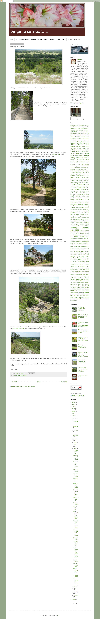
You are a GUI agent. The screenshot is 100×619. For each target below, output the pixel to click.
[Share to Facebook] (32, 373)
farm (75, 175)
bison (77, 130)
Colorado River (56, 154)
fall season (86, 174)
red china (83, 249)
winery (71, 300)
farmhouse (73, 179)
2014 (73, 413)
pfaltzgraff (87, 240)
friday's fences (76, 184)
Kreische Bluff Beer (18, 328)
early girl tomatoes (78, 170)
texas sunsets (82, 276)
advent (72, 125)
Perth (85, 238)
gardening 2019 (82, 192)
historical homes (79, 206)
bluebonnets (73, 131)
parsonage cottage (74, 238)
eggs (74, 172)
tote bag (87, 284)
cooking (72, 149)
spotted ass (86, 263)
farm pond (80, 175)
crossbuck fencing (75, 164)
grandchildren (73, 197)
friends (84, 184)
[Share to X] (31, 373)
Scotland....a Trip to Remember (39, 39)
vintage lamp (78, 290)
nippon (76, 235)
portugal (75, 244)
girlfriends (78, 194)
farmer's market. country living (79, 177)
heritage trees (82, 202)
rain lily (87, 248)
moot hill (82, 230)
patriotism (81, 238)
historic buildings (78, 204)
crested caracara (85, 162)
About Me (52, 39)
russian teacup (73, 254)
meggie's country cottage (81, 224)
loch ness (86, 219)
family (72, 175)
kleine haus (86, 216)
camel (80, 138)
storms (75, 268)
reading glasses (77, 249)
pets (83, 240)
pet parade (78, 240)
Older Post (64, 381)
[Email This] (28, 373)
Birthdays (72, 130)
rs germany (86, 253)
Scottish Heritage (83, 258)
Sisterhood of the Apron (74, 39)
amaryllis (76, 125)
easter (83, 170)
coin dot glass (77, 148)
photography (73, 241)
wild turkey (75, 299)
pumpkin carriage (85, 246)
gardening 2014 (85, 189)
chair (78, 141)
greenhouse (73, 201)
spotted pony (73, 264)
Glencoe (83, 194)
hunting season (73, 209)
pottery (84, 244)
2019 (73, 402)
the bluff (24, 375)
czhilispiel (72, 166)
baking (87, 126)
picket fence (78, 241)
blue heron (86, 130)
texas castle (86, 271)
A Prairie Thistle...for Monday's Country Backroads (83, 316)
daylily (87, 167)
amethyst (87, 125)
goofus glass (85, 196)
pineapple (84, 241)
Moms (79, 225)
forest (80, 182)
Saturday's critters (75, 256)
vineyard (87, 289)
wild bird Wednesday (79, 297)
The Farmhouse (61, 39)
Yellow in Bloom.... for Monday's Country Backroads (83, 339)
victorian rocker (81, 289)
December (75, 421)
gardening (77, 189)
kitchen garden (80, 216)
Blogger (57, 615)
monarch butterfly (85, 225)
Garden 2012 (73, 187)
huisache (87, 207)
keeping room (73, 216)
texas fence (78, 272)
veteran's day (73, 289)
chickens (82, 141)
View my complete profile (77, 103)
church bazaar (85, 146)
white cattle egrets (78, 295)
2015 (73, 411)
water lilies (78, 294)
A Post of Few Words (75, 475)
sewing (80, 259)
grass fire (86, 199)
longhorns (72, 220)
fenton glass (80, 179)
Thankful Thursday (75, 452)
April (75, 586)
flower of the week (84, 180)
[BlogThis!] (30, 373)
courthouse (81, 159)
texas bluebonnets (78, 271)
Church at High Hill (75, 499)
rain (84, 248)
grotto (79, 201)
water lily (83, 294)
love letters (86, 220)
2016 (73, 409)
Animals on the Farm (75, 126)
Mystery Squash (75, 480)
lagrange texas (73, 217)
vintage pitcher (85, 290)
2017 (73, 406)
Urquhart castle (80, 287)
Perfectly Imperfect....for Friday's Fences (82, 346)
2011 (73, 599)
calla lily (76, 138)
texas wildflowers (79, 277)
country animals (80, 149)
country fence (79, 153)
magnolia (72, 222)
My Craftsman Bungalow (22, 39)
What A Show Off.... (75, 508)
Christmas (86, 141)
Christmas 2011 (74, 143)
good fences (75, 196)
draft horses (80, 169)
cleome (72, 148)
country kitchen (78, 155)
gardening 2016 (84, 191)
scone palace (85, 256)
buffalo (75, 135)
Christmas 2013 (75, 145)
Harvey (76, 202)
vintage (72, 290)
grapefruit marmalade (83, 197)
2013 (73, 415)
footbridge (76, 182)
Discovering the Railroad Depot (75, 532)
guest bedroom (85, 201)
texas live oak (78, 274)
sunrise (72, 269)
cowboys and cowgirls (79, 161)
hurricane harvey (82, 209)
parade (87, 236)
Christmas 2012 (84, 143)
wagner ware (81, 292)
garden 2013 (81, 187)
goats (87, 194)
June (75, 444)
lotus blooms (79, 220)
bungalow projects (80, 136)
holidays (72, 207)
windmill (87, 299)
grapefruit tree (74, 199)
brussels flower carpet (81, 133)
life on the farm (76, 219)
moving (76, 231)
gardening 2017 (74, 192)
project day (77, 246)
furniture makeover (80, 186)
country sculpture (74, 159)
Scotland (73, 258)
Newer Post (14, 381)
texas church (73, 272)
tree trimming (78, 285)
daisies (81, 166)
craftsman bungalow (75, 162)
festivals (87, 179)
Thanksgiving (79, 279)
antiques (83, 126)
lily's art (82, 219)
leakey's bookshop (82, 217)
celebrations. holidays (84, 140)
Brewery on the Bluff (75, 565)
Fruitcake (72, 186)
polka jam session (78, 243)
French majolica (85, 182)
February (76, 591)
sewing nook (86, 259)
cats (83, 138)
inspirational (78, 211)
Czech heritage (85, 164)
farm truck (86, 175)
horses (82, 207)
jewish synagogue (80, 214)
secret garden (74, 259)
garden (87, 186)
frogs (88, 184)
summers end (81, 268)
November (75, 426)
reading (72, 249)
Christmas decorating (75, 146)
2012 (73, 418)
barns (78, 128)
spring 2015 (78, 264)
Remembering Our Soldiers (75, 464)
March (75, 588)
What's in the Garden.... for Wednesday (81, 309)
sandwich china (81, 254)
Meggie (80, 59)
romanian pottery (78, 253)
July (75, 442)
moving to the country (84, 231)
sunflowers (86, 268)
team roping (82, 269)
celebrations (74, 140)
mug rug (77, 233)
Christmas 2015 (85, 145)
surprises (76, 269)
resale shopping (85, 251)
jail (74, 214)
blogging (81, 130)
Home (11, 39)
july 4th (87, 214)
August (75, 438)
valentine (87, 287)
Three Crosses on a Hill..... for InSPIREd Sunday (83, 331)
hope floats (78, 207)
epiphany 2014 (79, 174)
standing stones (81, 266)
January (76, 595)
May (75, 448)
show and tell (75, 261)
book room (83, 131)
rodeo (71, 253)
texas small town (18, 375)
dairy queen (77, 166)
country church (80, 151)
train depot (73, 285)
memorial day (73, 225)
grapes (80, 199)
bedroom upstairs (85, 128)
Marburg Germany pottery (80, 222)
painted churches (79, 236)
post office (80, 244)
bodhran (79, 131)
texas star (76, 276)
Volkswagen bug (74, 292)
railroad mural (78, 248)
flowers (72, 182)
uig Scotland (84, 285)
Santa (87, 254)
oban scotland (81, 235)
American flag (81, 125)
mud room (72, 233)
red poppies (77, 251)
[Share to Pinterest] (34, 373)
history (87, 206)
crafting (87, 161)
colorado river (85, 148)
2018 (73, 404)
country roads (82, 158)
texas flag (84, 272)
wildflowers (81, 299)
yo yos (75, 300)
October (76, 430)
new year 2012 (83, 233)
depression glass (74, 169)
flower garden (74, 180)
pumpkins (72, 248)
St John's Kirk (85, 264)
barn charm (73, 128)
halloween (72, 202)
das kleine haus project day (79, 167)
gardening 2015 (74, 191)
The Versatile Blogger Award (77, 282)
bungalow (80, 135)
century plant (73, 141)
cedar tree (86, 138)
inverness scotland (80, 212)
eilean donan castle (80, 172)
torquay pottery (81, 284)
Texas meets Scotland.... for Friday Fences (82, 361)
